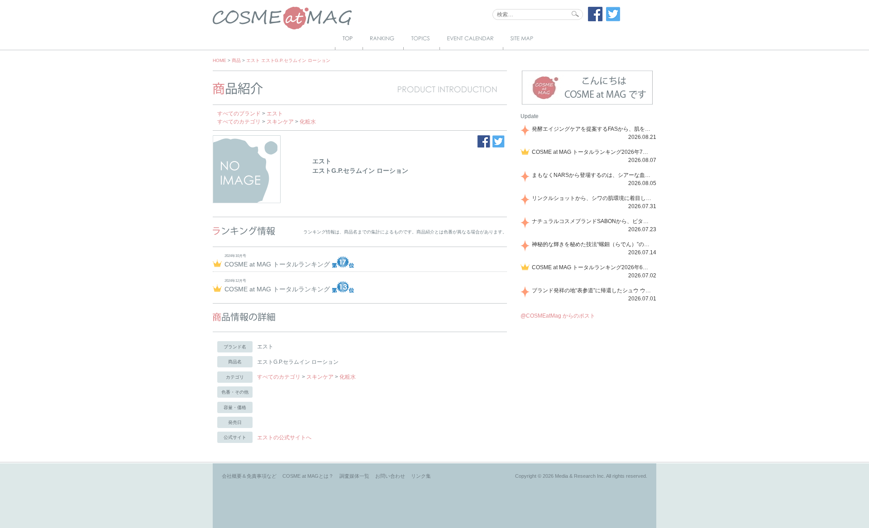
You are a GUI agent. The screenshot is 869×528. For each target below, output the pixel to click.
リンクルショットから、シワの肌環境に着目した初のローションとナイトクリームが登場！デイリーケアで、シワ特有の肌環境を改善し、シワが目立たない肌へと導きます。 (592, 198)
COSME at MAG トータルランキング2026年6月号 (592, 267)
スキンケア (280, 122)
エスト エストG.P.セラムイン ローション (288, 60)
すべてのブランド (239, 113)
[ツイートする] (613, 19)
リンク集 (421, 476)
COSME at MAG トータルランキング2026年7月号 (592, 152)
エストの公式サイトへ (284, 437)
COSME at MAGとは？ (308, 476)
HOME (219, 60)
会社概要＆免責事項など (249, 476)
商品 (236, 60)
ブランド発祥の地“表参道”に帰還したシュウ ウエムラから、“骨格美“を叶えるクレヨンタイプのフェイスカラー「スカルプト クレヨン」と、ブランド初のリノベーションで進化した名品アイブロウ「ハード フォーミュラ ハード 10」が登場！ (592, 290)
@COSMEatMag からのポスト (557, 316)
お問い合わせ (390, 476)
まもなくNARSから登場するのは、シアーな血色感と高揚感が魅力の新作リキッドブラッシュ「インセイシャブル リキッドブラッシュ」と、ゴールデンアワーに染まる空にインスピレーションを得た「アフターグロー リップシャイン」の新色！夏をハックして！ (592, 175)
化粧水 (308, 122)
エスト (275, 113)
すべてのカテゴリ (239, 122)
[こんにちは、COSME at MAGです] (587, 103)
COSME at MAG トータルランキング (278, 264)
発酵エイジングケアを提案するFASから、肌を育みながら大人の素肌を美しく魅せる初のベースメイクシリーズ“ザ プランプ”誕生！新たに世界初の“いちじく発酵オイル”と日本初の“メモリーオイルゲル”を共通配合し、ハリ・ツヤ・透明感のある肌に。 (592, 129)
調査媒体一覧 (354, 476)
